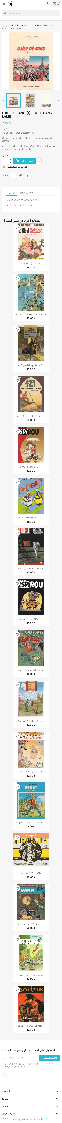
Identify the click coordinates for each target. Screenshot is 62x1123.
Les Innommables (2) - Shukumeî (31, 314)
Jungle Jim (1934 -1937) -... (31, 873)
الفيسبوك (4, 1074)
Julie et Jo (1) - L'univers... (31, 975)
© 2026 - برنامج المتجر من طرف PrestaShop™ (24, 1119)
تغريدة (20, 175)
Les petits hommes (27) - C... (31, 517)
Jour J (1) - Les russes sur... (31, 568)
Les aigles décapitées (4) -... (31, 365)
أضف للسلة (24, 161)
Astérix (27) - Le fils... (31, 263)
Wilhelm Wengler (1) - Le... (31, 721)
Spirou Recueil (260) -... (31, 619)
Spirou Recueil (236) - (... (31, 466)
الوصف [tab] (12, 192)
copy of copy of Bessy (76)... (31, 822)
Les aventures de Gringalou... (31, 670)
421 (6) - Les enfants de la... (31, 416)
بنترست (28, 175)
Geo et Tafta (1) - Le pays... (31, 771)
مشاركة (13, 175)
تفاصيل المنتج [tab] (26, 192)
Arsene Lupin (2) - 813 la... (31, 924)
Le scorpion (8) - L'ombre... (31, 1025)
